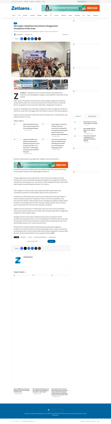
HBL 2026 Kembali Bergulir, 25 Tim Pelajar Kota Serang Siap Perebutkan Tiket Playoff (41, 390)
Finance (56, 15)
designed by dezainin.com (28, 421)
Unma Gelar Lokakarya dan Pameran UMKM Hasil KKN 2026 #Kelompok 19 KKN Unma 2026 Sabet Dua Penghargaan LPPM (58, 143)
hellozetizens (19, 34)
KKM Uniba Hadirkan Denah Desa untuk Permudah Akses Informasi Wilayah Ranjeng (31, 126)
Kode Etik (32, 1)
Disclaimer (38, 1)
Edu (51, 15)
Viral (19, 15)
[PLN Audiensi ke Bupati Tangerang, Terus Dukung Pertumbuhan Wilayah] (78, 138)
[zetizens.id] (21, 8)
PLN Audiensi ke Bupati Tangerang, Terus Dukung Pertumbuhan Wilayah (90, 138)
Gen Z (13, 15)
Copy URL (51, 241)
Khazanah (63, 15)
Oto (84, 15)
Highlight (39, 15)
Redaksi (26, 1)
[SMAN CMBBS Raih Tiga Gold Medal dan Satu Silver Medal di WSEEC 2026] (22, 331)
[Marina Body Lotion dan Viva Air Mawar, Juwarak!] (78, 124)
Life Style (25, 15)
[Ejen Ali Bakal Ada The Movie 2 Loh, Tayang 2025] (78, 131)
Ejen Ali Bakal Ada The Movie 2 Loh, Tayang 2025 (89, 130)
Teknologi (95, 15)
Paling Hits (78, 116)
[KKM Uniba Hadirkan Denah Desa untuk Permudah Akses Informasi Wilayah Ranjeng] (18, 126)
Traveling (32, 15)
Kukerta (30, 237)
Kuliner (70, 15)
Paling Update (92, 116)
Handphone (23, 237)
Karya (89, 15)
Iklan (43, 1)
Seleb (46, 15)
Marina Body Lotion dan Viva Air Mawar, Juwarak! (90, 122)
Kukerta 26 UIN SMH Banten (40, 237)
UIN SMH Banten (52, 237)
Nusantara (77, 15)
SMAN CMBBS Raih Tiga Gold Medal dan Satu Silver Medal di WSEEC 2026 (21, 390)
